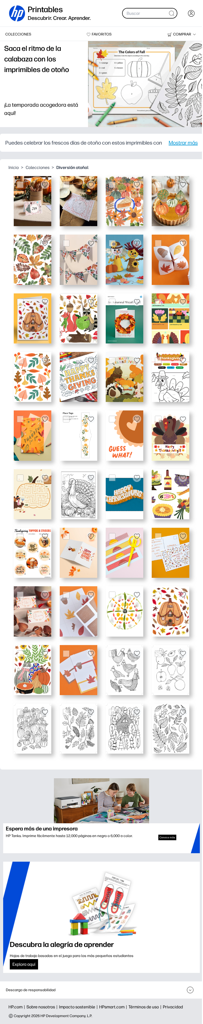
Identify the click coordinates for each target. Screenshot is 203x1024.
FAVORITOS (102, 34)
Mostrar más (183, 143)
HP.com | (17, 1006)
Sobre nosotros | (42, 1006)
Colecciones (37, 167)
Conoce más (167, 837)
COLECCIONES (18, 34)
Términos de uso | (145, 1006)
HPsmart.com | (113, 1006)
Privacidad (173, 1006)
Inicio (13, 167)
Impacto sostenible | (79, 1006)
